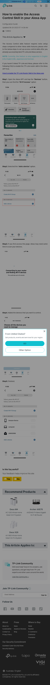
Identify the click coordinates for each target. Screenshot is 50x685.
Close (44, 331)
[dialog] (25, 342)
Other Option (25, 350)
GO (24, 343)
